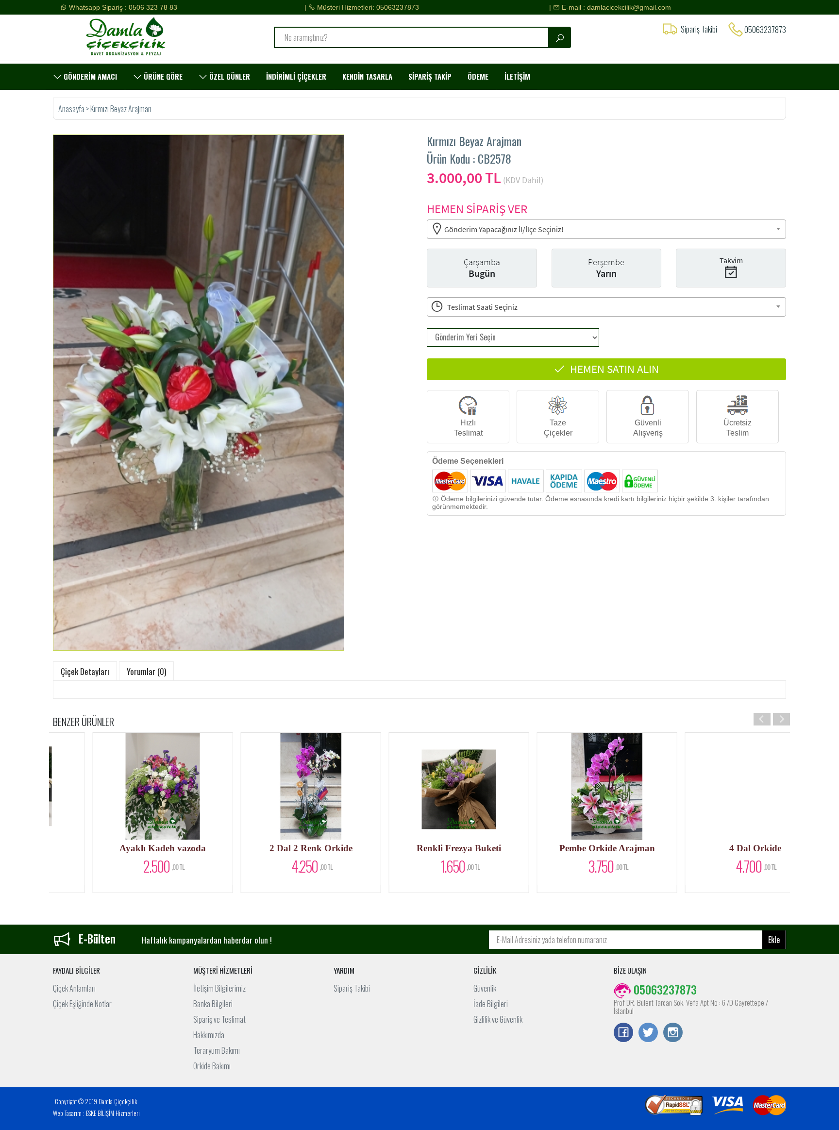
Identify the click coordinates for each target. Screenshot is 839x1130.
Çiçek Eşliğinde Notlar (82, 1004)
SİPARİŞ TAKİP (430, 76)
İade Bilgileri (490, 1004)
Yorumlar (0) (146, 671)
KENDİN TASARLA (367, 76)
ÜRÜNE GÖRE (162, 76)
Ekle (774, 939)
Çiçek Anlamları (74, 988)
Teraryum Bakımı (216, 1050)
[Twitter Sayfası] (648, 1033)
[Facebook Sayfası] (623, 1033)
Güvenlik (484, 988)
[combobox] (606, 229)
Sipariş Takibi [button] (699, 29)
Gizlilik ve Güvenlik (497, 1019)
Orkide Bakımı (212, 1066)
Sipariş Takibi (352, 988)
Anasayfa (72, 109)
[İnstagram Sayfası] (673, 1033)
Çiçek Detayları (85, 671)
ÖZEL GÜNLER (228, 76)
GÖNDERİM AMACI (89, 76)
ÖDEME (478, 76)
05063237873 (765, 29)
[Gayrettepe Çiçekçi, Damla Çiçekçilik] (139, 36)
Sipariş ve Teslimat (219, 1019)
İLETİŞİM (517, 76)
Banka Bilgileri (213, 1004)
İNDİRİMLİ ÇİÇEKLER (296, 76)
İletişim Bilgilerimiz (219, 988)
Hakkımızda (208, 1035)
